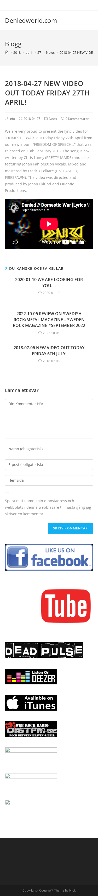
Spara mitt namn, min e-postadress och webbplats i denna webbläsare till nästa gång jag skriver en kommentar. (48, 507)
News (53, 118)
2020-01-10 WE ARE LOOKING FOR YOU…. (49, 282)
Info (12, 118)
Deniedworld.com (31, 20)
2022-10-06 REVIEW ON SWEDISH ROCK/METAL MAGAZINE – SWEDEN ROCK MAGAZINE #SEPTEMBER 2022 (49, 319)
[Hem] (6, 52)
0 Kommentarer (77, 118)
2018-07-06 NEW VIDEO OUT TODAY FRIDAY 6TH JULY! (49, 350)
